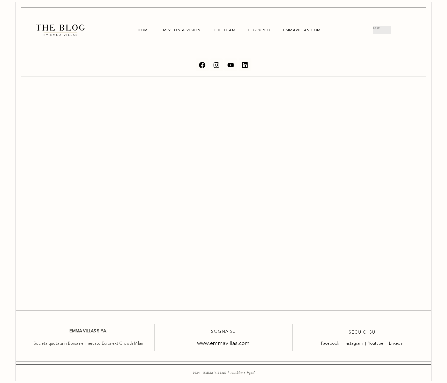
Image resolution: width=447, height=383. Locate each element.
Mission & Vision (182, 30)
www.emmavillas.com (223, 343)
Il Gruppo (259, 30)
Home (144, 30)
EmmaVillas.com (302, 30)
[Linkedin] (245, 64)
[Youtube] (230, 64)
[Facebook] (202, 64)
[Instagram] (216, 64)
